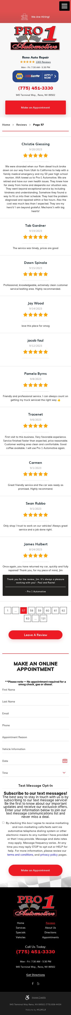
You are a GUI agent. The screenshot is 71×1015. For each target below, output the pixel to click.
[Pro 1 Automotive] (35, 906)
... (16, 610)
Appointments (50, 937)
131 (43, 618)
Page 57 (38, 125)
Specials (20, 932)
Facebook (32, 983)
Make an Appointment (35, 107)
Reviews (21, 125)
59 (39, 610)
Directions (50, 932)
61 (55, 610)
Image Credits (39, 997)
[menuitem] (21, 922)
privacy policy (49, 854)
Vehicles (20, 937)
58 (31, 610)
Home (6, 125)
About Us (50, 927)
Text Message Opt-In (35, 786)
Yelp (38, 983)
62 (63, 610)
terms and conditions (20, 854)
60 (47, 610)
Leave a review (35, 635)
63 (27, 618)
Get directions (35, 975)
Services (20, 927)
